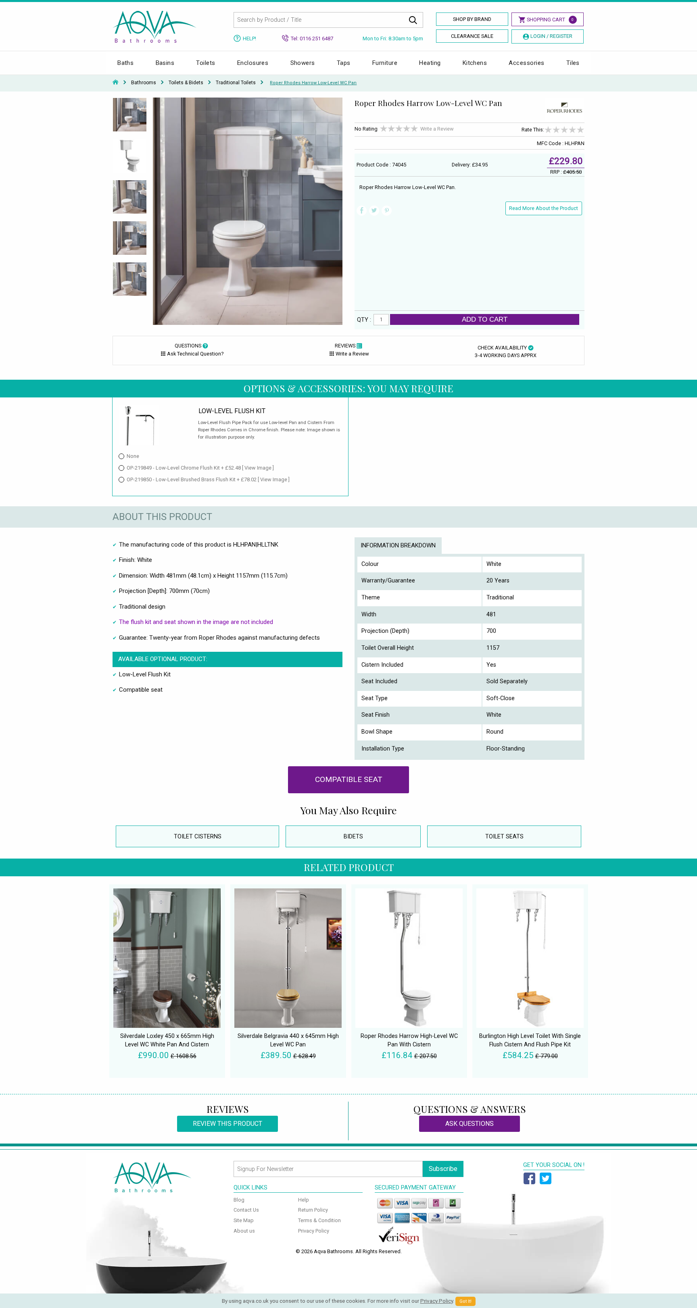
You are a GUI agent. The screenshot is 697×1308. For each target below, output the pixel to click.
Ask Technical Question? (195, 354)
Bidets (353, 836)
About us (244, 1231)
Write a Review (437, 129)
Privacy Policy (313, 1231)
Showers (302, 63)
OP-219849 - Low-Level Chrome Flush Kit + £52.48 (200, 468)
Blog (239, 1200)
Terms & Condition (319, 1220)
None (133, 456)
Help (303, 1200)
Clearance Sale (472, 36)
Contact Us (246, 1210)
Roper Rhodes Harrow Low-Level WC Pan (313, 82)
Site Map (244, 1220)
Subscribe (443, 1169)
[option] (130, 118)
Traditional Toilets (236, 82)
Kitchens (475, 63)
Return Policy (313, 1210)
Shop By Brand (472, 19)
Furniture (384, 63)
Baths (125, 63)
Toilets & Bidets (186, 82)
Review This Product (227, 1123)
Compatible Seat (348, 779)
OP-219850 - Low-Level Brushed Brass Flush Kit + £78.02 (208, 479)
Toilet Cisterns (197, 836)
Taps (344, 63)
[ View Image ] (258, 468)
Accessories (526, 63)
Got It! (465, 1301)
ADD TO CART (484, 319)
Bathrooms (143, 82)
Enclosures (253, 63)
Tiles (573, 63)
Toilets (205, 63)
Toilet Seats (504, 836)
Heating (429, 63)
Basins (165, 63)
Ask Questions (469, 1123)
